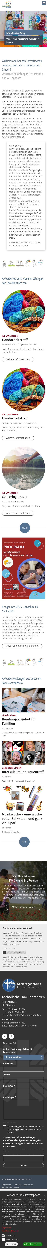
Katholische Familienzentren (23, 997)
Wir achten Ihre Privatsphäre (23, 1195)
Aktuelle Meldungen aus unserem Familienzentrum (21, 680)
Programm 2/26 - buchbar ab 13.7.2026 (20, 608)
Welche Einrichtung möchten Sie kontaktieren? (18, 1051)
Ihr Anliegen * (9, 1097)
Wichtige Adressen (23, 876)
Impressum (6, 1227)
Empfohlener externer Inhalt (18, 928)
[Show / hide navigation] (44, 3)
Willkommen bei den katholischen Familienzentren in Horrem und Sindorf (22, 65)
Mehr (24, 528)
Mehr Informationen (23, 907)
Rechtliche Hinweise (10, 1230)
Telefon (6, 1074)
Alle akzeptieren (32, 1244)
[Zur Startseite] (7, 4)
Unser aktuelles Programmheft (22, 645)
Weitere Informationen (18, 359)
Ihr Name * (8, 1063)
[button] (4, 1036)
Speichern (11, 1244)
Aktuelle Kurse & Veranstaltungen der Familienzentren (22, 280)
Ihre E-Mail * (9, 1086)
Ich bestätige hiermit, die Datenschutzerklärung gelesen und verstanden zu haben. (25, 1129)
